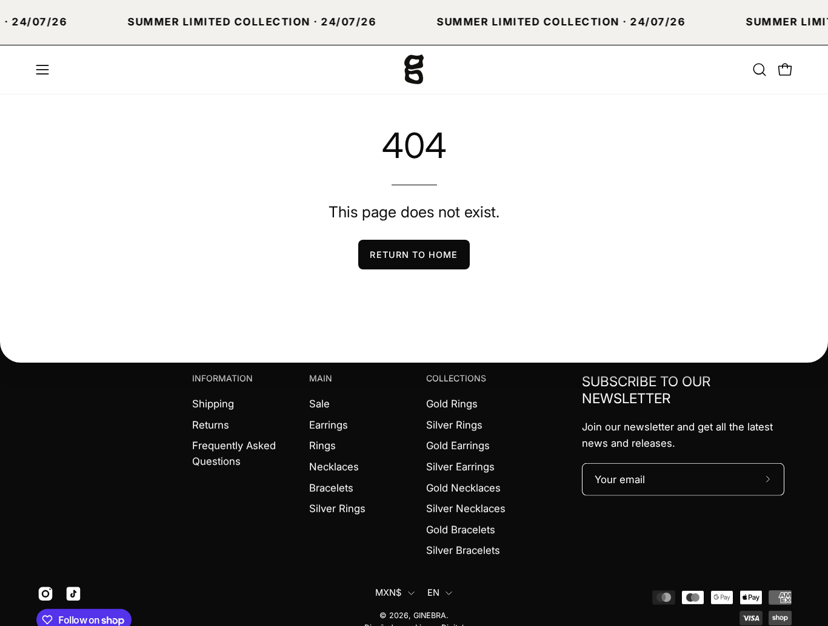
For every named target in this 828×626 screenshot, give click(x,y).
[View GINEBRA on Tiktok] (73, 594)
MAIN (320, 378)
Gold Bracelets (460, 529)
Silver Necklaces (466, 508)
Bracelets (331, 487)
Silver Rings (337, 508)
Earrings (328, 424)
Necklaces (334, 466)
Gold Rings (452, 403)
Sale (319, 403)
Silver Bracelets (463, 550)
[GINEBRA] (414, 69)
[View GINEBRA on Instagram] (45, 594)
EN (433, 592)
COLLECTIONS (456, 378)
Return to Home (414, 254)
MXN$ (388, 592)
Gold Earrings (458, 446)
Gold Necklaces (463, 487)
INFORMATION (222, 378)
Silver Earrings (460, 466)
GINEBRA (429, 615)
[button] (759, 69)
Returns (210, 424)
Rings (322, 446)
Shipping (213, 403)
